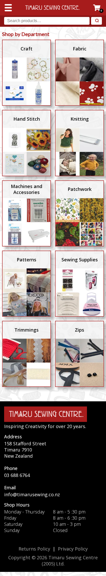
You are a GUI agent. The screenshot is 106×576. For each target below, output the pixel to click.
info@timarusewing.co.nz (32, 494)
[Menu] (8, 8)
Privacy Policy (73, 549)
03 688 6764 (17, 475)
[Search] (96, 21)
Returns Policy (34, 549)
